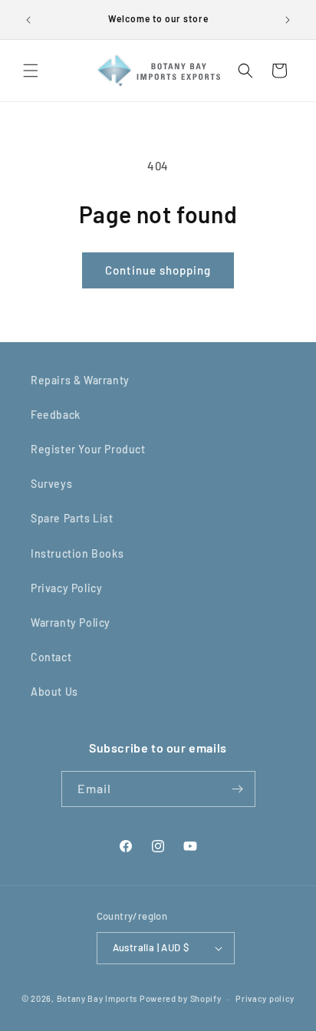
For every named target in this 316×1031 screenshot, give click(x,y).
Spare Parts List (72, 518)
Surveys (51, 483)
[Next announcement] (287, 20)
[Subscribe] (238, 789)
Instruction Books (77, 553)
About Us (54, 691)
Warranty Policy (70, 622)
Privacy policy (265, 998)
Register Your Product (88, 449)
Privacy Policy (66, 588)
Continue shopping (158, 270)
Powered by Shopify (181, 998)
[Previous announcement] (28, 20)
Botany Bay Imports (97, 998)
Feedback (56, 414)
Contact (51, 657)
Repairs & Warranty (80, 380)
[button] (31, 70)
